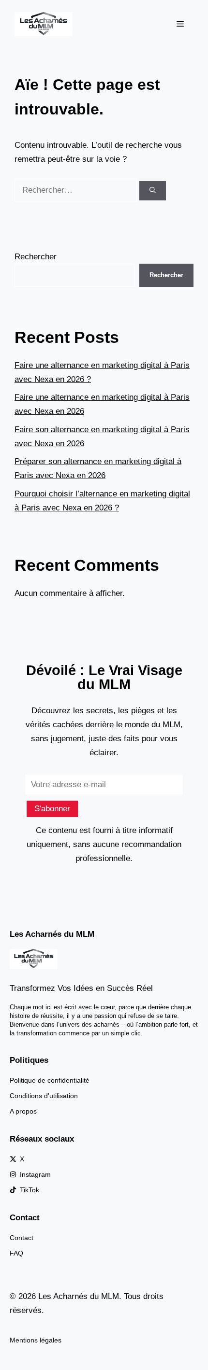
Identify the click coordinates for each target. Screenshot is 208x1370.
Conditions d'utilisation (44, 1096)
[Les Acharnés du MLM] (44, 23)
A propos (23, 1111)
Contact (21, 1238)
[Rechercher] (152, 190)
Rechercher (36, 256)
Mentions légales (35, 1340)
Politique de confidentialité (49, 1080)
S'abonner (52, 808)
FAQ (16, 1253)
